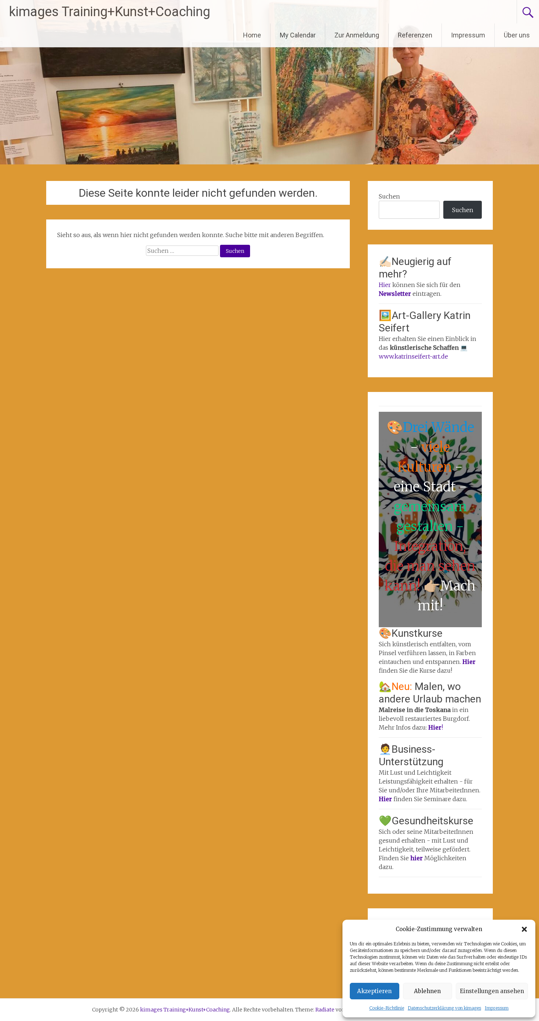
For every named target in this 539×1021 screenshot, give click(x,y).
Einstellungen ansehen (492, 991)
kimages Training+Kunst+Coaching (109, 11)
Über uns (517, 35)
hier (417, 858)
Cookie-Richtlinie (386, 1008)
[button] (524, 929)
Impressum (497, 1008)
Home (252, 35)
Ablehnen (427, 991)
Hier (385, 284)
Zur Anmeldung (356, 35)
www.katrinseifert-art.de (413, 356)
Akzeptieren (374, 991)
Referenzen (415, 35)
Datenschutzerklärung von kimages (444, 1008)
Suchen (389, 196)
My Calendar (298, 35)
